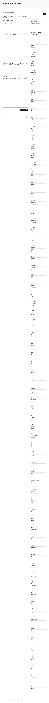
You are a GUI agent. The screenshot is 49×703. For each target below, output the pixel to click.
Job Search (32, 612)
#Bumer (32, 352)
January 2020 (33, 70)
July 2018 (32, 94)
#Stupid (32, 518)
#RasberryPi (32, 478)
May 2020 (32, 63)
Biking (31, 574)
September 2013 (33, 146)
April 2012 (32, 177)
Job (31, 610)
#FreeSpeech (33, 390)
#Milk (31, 446)
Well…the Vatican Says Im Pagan (8, 700)
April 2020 (32, 65)
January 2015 (33, 119)
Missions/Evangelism (34, 626)
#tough (32, 538)
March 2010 (32, 216)
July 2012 (32, 171)
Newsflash (32, 635)
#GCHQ (32, 395)
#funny (32, 392)
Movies (32, 630)
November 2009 (33, 222)
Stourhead (12, 16)
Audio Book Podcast (34, 570)
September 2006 (33, 290)
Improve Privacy (33, 601)
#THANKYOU (33, 527)
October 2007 (33, 267)
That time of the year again (35, 19)
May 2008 (32, 254)
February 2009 (33, 238)
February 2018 (33, 97)
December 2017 (33, 101)
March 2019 (32, 86)
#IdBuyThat (32, 404)
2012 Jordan (32, 558)
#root (31, 482)
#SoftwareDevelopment (34, 505)
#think (31, 531)
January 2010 (33, 218)
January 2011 (33, 200)
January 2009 (33, 240)
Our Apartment (38, 39)
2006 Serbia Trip (33, 552)
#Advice (32, 327)
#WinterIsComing (33, 547)
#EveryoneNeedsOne (34, 386)
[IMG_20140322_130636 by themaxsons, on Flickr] (8, 20)
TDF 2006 (32, 657)
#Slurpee (32, 498)
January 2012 (33, 182)
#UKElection (32, 540)
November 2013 (33, 142)
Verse (31, 675)
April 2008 (32, 256)
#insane (32, 410)
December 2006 (33, 285)
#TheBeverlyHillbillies (34, 529)
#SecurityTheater (33, 489)
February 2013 (33, 159)
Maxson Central (12, 3)
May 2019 (32, 83)
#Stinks (32, 514)
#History (32, 401)
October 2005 (33, 305)
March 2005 (33, 317)
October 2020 (33, 54)
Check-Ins (32, 579)
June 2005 (32, 312)
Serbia (32, 653)
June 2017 (32, 112)
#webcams (32, 543)
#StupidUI (32, 520)
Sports (32, 655)
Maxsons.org (33, 617)
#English (32, 383)
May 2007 (32, 276)
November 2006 (33, 287)
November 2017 (33, 103)
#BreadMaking (33, 348)
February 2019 (33, 88)
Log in (31, 686)
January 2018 (33, 99)
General (32, 590)
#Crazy (32, 368)
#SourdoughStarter (33, 509)
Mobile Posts (33, 628)
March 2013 (32, 157)
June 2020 (32, 61)
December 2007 (33, 263)
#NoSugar (32, 455)
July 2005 (32, 310)
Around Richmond (33, 567)
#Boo (31, 341)
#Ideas (32, 406)
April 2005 (32, 316)
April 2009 (32, 234)
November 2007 (33, 265)
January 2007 (33, 283)
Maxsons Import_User (12, 12)
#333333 (32, 325)
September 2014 (33, 126)
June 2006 (32, 296)
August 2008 (33, 249)
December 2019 (33, 72)
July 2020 (32, 59)
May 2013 (32, 153)
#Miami (32, 444)
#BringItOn (32, 350)
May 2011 (32, 193)
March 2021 (32, 45)
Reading (32, 648)
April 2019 (32, 85)
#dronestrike (32, 377)
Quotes (32, 646)
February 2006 (33, 299)
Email (4, 99)
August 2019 (33, 77)
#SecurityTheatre (33, 491)
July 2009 (32, 229)
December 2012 (33, 162)
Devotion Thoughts (33, 585)
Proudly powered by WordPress (18, 700)
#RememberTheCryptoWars (35, 480)
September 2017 (33, 106)
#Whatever (32, 545)
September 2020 (33, 56)
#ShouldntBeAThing (34, 493)
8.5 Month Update (39, 36)
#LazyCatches (33, 424)
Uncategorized (33, 673)
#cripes (32, 370)
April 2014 (32, 133)
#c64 (31, 354)
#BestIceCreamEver (34, 332)
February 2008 (33, 260)
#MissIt (32, 448)
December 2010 (33, 202)
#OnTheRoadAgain (33, 462)
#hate (31, 397)
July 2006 (32, 294)
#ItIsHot (32, 415)
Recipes (32, 650)
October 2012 (33, 166)
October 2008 (33, 245)
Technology (32, 659)
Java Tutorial (32, 608)
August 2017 (33, 108)
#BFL (31, 336)
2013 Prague (33, 561)
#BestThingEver (33, 334)
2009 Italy (32, 556)
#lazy (31, 422)
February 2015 (33, 117)
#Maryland (32, 442)
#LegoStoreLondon (33, 426)
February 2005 (33, 319)
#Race (32, 473)
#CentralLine (33, 359)
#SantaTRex (32, 26)
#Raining (32, 475)
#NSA (31, 457)
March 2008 (33, 258)
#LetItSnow (32, 428)
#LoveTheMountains (34, 435)
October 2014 (33, 124)
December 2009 (33, 220)
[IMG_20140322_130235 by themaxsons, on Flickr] (9, 27)
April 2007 (32, 278)
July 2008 (32, 251)
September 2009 (33, 225)
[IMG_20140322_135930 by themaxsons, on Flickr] (22, 27)
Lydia (31, 614)
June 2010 (32, 211)
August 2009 (33, 227)
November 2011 (33, 186)
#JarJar (32, 419)
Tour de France (33, 666)
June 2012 (32, 173)
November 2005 (33, 303)
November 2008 (33, 243)
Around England (33, 565)
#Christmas (32, 361)
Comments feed (33, 690)
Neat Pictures (33, 632)
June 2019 (32, 81)
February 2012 (33, 180)
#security (32, 487)
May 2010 (32, 213)
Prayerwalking (33, 644)
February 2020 (33, 68)
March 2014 (32, 135)
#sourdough (32, 507)
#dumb (32, 379)
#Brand (32, 343)
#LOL (31, 433)
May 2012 (32, 175)
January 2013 (33, 160)
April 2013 (32, 155)
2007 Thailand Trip (33, 554)
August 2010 (33, 207)
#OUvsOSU (32, 466)
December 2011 (33, 184)
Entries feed (32, 688)
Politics (32, 639)
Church (32, 581)
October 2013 (33, 144)
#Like (31, 431)
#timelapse (32, 534)
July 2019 (32, 79)
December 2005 (33, 301)
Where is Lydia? (33, 677)
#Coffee (32, 363)
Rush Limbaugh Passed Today (35, 23)
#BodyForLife (33, 339)
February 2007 (33, 281)
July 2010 (32, 209)
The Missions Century (34, 662)
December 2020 (33, 50)
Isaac (31, 605)
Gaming (32, 588)
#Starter (32, 511)
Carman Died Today (34, 21)
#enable (32, 381)
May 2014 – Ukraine (34, 619)
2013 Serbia (32, 563)
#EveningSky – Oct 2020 (37, 32)
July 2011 (32, 191)
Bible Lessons (33, 572)
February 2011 (33, 198)
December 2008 (33, 242)
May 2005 (32, 314)
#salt (31, 484)
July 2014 (32, 128)
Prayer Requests (33, 641)
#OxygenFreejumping (34, 469)
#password (32, 471)
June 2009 (32, 231)
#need (31, 453)
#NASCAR (32, 451)
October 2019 (33, 74)
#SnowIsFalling (33, 502)
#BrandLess (32, 345)
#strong (32, 516)
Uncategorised (33, 671)
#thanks (32, 525)
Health (32, 597)
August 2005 (33, 308)
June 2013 (32, 151)
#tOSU (32, 536)
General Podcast (33, 594)
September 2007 (33, 269)
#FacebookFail (33, 388)
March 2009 (33, 236)
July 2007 (32, 272)
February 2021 (33, 47)
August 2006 (33, 292)
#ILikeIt (32, 408)
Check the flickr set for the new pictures (16, 64)
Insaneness (32, 603)
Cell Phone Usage (33, 576)
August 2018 (33, 92)
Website (4, 104)
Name (4, 94)
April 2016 (32, 115)
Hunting (32, 599)
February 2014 (33, 137)
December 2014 (33, 121)
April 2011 (32, 195)
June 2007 (32, 274)
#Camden (32, 357)
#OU (31, 464)
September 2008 (33, 247)
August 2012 (33, 169)
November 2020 (33, 52)
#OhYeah (32, 460)
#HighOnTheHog (33, 399)
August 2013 (33, 148)
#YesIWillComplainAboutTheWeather (36, 549)
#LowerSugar (33, 437)
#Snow (32, 500)
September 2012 (33, 168)
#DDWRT (32, 374)
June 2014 (32, 130)
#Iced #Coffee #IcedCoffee (37, 34)
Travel (31, 668)
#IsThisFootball (33, 413)
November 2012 (33, 164)
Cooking (32, 583)
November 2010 (33, 204)
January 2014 (33, 139)
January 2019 (33, 90)
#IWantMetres (33, 417)
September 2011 (33, 189)
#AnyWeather (33, 330)
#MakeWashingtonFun (34, 440)
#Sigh (31, 496)
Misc (31, 621)
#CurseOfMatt (33, 372)
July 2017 (32, 110)
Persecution (32, 637)
